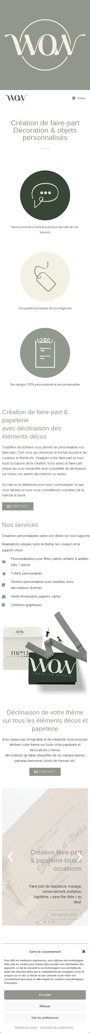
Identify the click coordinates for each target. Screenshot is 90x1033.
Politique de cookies (26, 1027)
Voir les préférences (45, 1017)
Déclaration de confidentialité (56, 1027)
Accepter (45, 994)
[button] (84, 951)
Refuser (45, 1006)
